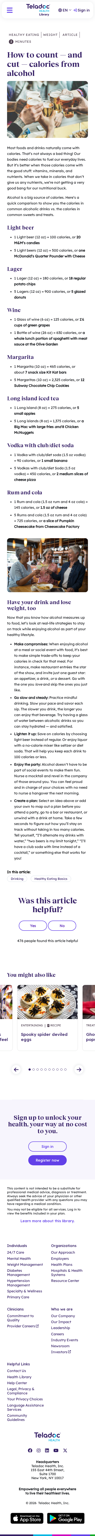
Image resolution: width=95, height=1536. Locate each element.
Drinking (17, 879)
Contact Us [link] (16, 1371)
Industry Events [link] (64, 1340)
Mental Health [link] (19, 1259)
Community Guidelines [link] (17, 1417)
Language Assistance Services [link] (25, 1407)
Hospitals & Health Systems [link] (67, 1272)
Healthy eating (24, 35)
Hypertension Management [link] (18, 1283)
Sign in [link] (84, 10)
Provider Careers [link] (21, 1326)
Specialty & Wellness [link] (24, 1291)
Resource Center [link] (65, 1281)
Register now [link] (47, 1160)
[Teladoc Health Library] (38, 10)
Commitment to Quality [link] (20, 1318)
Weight (50, 35)
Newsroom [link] (60, 1346)
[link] (30, 1450)
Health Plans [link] (61, 1264)
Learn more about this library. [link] (48, 1221)
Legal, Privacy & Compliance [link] (20, 1391)
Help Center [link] (17, 1383)
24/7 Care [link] (15, 1252)
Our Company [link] (63, 1316)
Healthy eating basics (50, 879)
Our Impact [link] (61, 1322)
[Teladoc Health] (47, 1436)
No (62, 925)
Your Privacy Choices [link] (25, 1399)
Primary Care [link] (18, 1297)
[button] (10, 10)
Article (69, 35)
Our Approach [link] (63, 1252)
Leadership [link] (60, 1328)
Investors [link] (59, 1352)
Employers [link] (60, 1259)
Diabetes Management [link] (18, 1272)
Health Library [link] (19, 1377)
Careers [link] (57, 1334)
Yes (33, 925)
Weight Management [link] (25, 1264)
